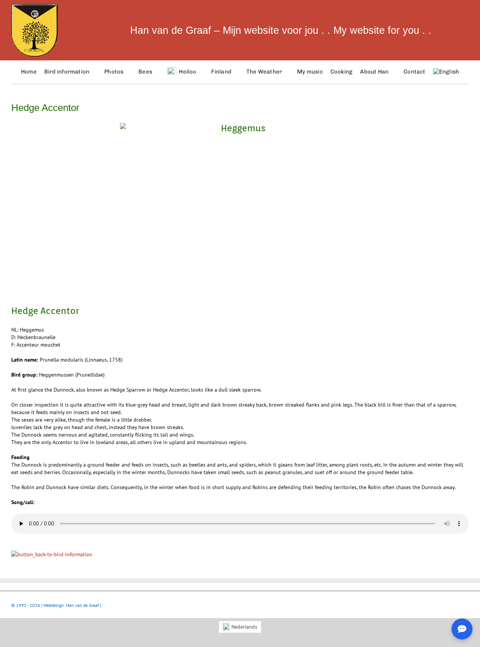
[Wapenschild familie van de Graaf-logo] (34, 6)
